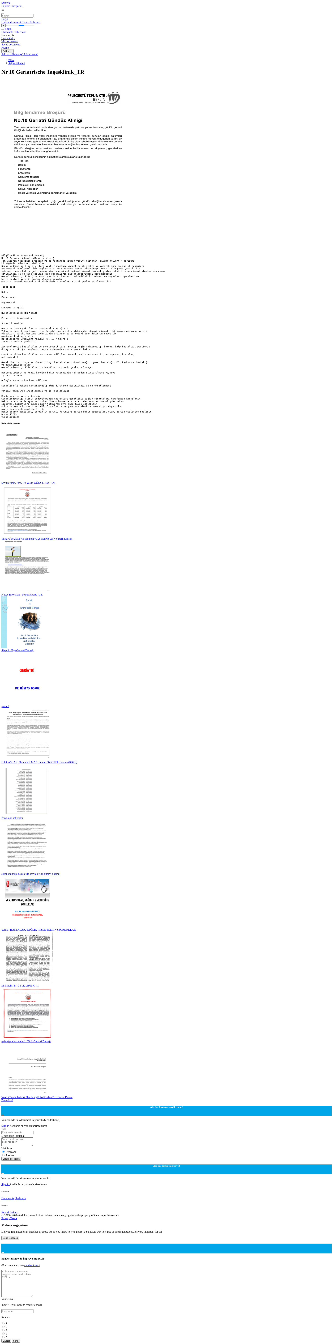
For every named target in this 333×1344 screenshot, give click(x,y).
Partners (14, 1212)
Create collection (11, 1159)
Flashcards (7, 32)
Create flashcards (31, 22)
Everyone (11, 1151)
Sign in (5, 1125)
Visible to (6, 1148)
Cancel (6, 1340)
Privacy (5, 1218)
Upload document (11, 22)
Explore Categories (11, 6)
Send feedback (10, 1238)
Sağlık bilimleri (16, 63)
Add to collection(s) (12, 54)
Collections (20, 32)
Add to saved (31, 54)
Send (15, 1340)
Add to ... (7, 51)
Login (4, 19)
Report (5, 1212)
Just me (10, 1155)
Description (13, 1135)
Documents (7, 1198)
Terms (13, 1218)
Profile (5, 47)
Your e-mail (7, 1299)
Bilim (11, 60)
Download (7, 1100)
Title (3, 1129)
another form (31, 1265)
